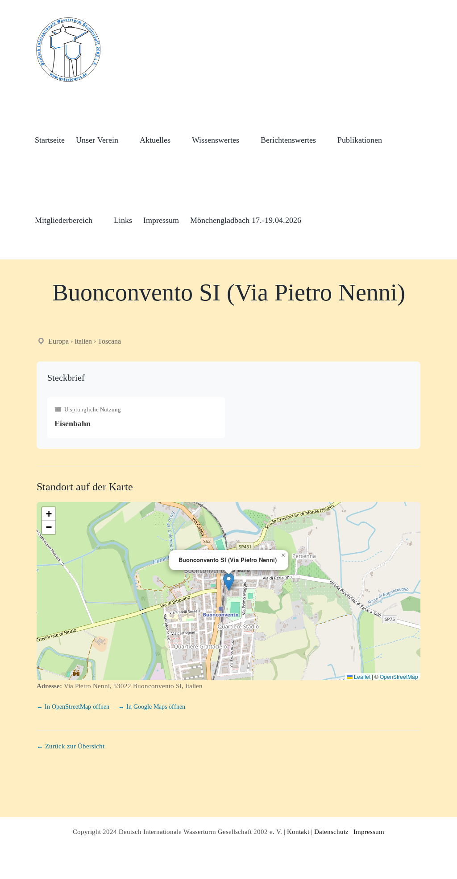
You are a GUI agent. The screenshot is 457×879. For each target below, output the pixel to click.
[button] (315, 219)
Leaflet (361, 676)
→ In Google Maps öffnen (151, 706)
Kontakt (298, 831)
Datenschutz (331, 831)
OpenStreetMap (399, 676)
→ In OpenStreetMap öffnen (74, 706)
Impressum (368, 831)
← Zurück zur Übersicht (70, 746)
